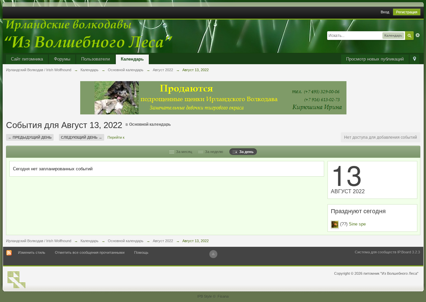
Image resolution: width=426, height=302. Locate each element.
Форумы (62, 59)
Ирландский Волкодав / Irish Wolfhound (38, 241)
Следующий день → (81, 137)
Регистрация (406, 12)
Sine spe (357, 224)
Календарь (132, 59)
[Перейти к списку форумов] (87, 35)
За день (245, 152)
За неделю (213, 152)
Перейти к (115, 137)
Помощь (141, 252)
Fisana (223, 296)
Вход (385, 12)
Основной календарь (150, 124)
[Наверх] (213, 254)
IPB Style (204, 296)
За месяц (183, 152)
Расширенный (417, 35)
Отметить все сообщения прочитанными (89, 252)
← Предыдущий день (30, 137)
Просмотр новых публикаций (375, 59)
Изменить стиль (31, 252)
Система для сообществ (375, 252)
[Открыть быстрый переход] (414, 59)
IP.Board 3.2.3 (408, 252)
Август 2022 (163, 241)
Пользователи (95, 59)
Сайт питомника (27, 59)
